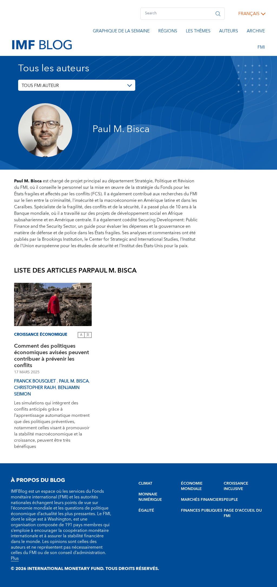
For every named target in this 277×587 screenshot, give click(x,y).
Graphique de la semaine (121, 32)
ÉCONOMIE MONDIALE (192, 486)
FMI (261, 48)
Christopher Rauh (35, 387)
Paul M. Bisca (74, 381)
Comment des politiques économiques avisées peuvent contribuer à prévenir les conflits (51, 356)
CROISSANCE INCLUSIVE (236, 486)
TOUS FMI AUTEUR (40, 85)
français (248, 14)
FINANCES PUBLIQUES (201, 510)
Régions (167, 32)
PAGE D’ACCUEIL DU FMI (243, 513)
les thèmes (198, 32)
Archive (256, 32)
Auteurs (228, 32)
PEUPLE (231, 499)
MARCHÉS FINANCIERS (202, 499)
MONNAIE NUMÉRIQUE (150, 497)
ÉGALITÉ (146, 510)
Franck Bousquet (35, 381)
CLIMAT (145, 483)
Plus (15, 558)
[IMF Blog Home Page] (42, 44)
